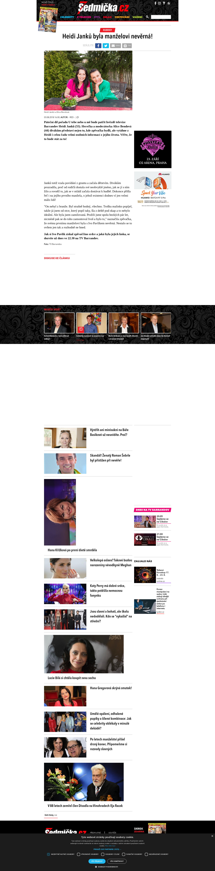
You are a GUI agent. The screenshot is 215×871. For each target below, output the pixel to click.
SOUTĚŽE (112, 833)
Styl (97, 17)
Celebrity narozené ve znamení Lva (90, 336)
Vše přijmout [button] (97, 861)
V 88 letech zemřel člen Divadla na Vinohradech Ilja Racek (85, 806)
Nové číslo (48, 3)
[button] (107, 849)
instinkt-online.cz (161, 580)
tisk (129, 45)
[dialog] (107, 852)
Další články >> (51, 815)
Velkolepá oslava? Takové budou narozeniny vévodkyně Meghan (111, 563)
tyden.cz (160, 612)
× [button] (212, 836)
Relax (107, 17)
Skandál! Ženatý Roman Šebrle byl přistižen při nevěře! (110, 458)
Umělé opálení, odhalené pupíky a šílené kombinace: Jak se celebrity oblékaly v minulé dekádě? (110, 721)
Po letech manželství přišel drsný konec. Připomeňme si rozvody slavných (108, 744)
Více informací (110, 846)
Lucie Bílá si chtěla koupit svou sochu (72, 678)
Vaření (137, 17)
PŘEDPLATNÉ (95, 833)
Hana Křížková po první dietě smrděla (72, 550)
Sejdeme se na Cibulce (162, 519)
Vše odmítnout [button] (117, 861)
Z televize (84, 17)
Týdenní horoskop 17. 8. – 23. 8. (163, 572)
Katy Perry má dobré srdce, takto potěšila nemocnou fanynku (107, 591)
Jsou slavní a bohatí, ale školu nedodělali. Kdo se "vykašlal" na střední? (111, 616)
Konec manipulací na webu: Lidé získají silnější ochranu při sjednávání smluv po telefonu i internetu (163, 599)
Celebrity (67, 17)
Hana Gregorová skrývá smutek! (111, 688)
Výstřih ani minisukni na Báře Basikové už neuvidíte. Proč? (109, 432)
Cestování (122, 17)
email (117, 45)
